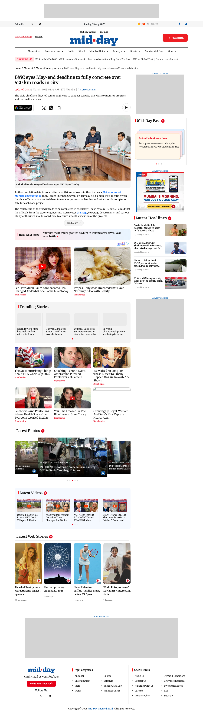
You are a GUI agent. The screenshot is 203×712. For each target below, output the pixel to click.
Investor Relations (173, 685)
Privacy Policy (142, 695)
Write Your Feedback (41, 683)
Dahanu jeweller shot (167, 59)
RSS (166, 690)
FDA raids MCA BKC (46, 59)
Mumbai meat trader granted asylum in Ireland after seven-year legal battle (82, 234)
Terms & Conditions (174, 675)
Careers (139, 690)
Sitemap (168, 695)
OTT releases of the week (72, 59)
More (170, 51)
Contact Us (140, 680)
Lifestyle (117, 51)
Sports (133, 51)
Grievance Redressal (174, 680)
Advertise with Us (144, 685)
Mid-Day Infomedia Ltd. (100, 708)
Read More (72, 223)
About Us (139, 675)
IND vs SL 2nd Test (143, 59)
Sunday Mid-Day (154, 51)
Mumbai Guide (97, 51)
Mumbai (32, 51)
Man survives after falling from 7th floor (109, 59)
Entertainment (52, 51)
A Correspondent (87, 89)
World (82, 51)
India (71, 51)
